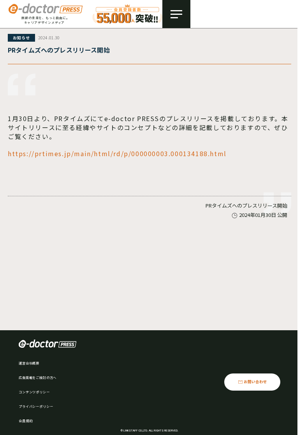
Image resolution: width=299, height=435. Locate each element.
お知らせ (21, 38)
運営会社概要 (29, 363)
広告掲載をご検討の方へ (37, 377)
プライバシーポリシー (36, 406)
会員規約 (25, 420)
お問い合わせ (255, 381)
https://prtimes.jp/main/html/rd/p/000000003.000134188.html (117, 153)
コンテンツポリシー (34, 391)
